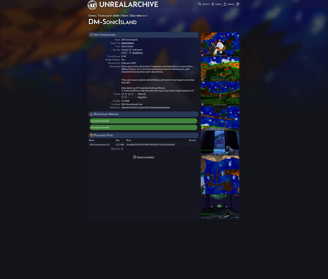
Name (117, 39)
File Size (116, 101)
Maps (125, 15)
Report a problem (145, 157)
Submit (230, 4)
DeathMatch (138, 15)
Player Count (113, 56)
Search (205, 4)
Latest (218, 4)
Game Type (115, 43)
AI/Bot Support (112, 59)
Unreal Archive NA (100, 127)
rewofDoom (137, 52)
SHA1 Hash (115, 107)
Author (116, 49)
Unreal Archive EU (100, 121)
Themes (117, 94)
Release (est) (114, 63)
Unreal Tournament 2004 (103, 15)
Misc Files (115, 148)
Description (115, 66)
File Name (115, 104)
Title (118, 46)
